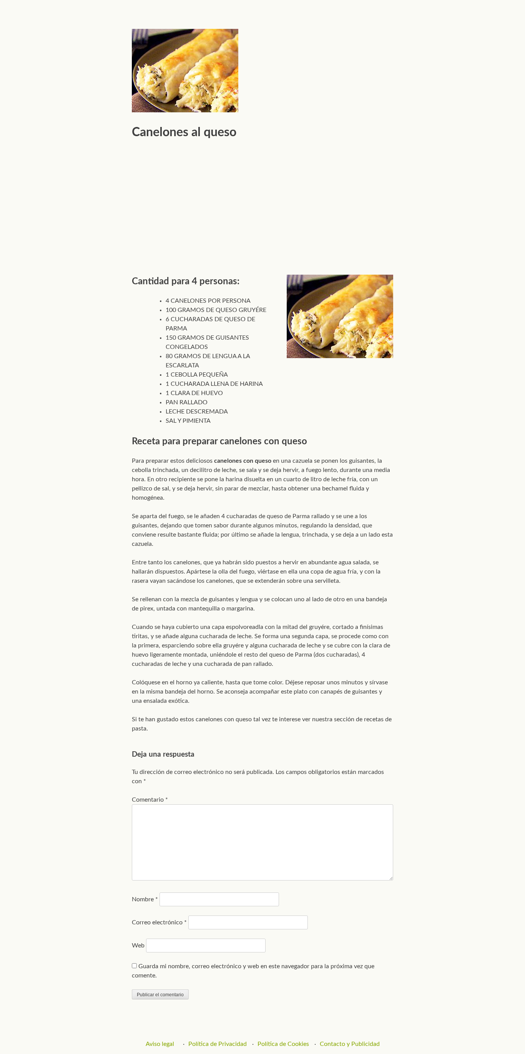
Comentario (150, 800)
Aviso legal (160, 1044)
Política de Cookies (283, 1044)
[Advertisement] (262, 204)
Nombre (145, 899)
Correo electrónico (159, 922)
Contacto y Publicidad (350, 1044)
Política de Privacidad (217, 1044)
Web (138, 945)
